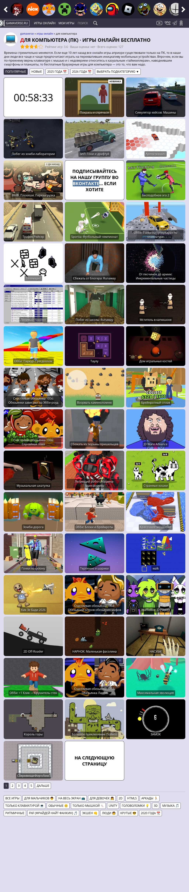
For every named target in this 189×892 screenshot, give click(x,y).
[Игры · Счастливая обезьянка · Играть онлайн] (48, 9)
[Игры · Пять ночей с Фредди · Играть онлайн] (144, 9)
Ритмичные (14, 813)
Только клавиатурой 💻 (24, 806)
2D (121, 798)
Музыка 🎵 (170, 806)
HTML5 (132, 798)
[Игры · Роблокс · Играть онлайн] (128, 9)
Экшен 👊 (89, 813)
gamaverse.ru (17, 23)
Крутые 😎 (128, 813)
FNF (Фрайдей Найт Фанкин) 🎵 (53, 813)
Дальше (43, 786)
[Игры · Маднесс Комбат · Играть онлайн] (175, 9)
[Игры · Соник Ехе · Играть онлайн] (80, 9)
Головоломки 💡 (135, 806)
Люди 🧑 (109, 813)
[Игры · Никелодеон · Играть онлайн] (32, 9)
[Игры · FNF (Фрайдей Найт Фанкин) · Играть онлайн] (17, 9)
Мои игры (66, 23)
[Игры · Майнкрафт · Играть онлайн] (64, 9)
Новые (36, 72)
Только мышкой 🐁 (88, 806)
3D (156, 806)
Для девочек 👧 (102, 798)
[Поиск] (95, 23)
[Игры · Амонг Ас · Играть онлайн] (112, 9)
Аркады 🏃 (149, 798)
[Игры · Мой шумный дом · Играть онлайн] (159, 9)
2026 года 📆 (81, 72)
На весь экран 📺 (71, 798)
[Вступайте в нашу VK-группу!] (168, 25)
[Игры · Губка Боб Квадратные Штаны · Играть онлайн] (96, 9)
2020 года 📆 (150, 813)
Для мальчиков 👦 (39, 798)
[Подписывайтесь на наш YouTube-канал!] (160, 25)
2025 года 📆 (57, 72)
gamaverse (27, 33)
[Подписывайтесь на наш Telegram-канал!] (175, 25)
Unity (113, 806)
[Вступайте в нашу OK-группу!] (182, 25)
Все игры (12, 798)
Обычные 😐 (58, 806)
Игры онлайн (45, 23)
